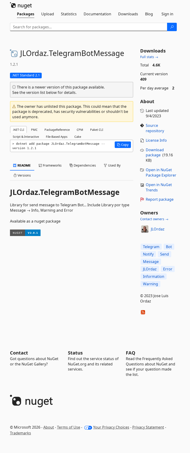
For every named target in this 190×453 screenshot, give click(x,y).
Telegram (151, 246)
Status (75, 353)
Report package (160, 199)
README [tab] (24, 165)
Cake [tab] (77, 137)
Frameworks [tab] (52, 165)
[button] (123, 144)
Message (151, 261)
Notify (148, 254)
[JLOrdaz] (145, 229)
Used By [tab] (113, 165)
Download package (155, 152)
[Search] (172, 27)
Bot (169, 246)
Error (167, 269)
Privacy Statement (148, 427)
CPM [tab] (80, 130)
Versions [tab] (24, 175)
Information (153, 276)
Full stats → (149, 57)
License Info (156, 140)
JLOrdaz (158, 229)
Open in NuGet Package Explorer (161, 172)
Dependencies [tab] (84, 165)
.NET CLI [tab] (18, 130)
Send (164, 254)
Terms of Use (68, 427)
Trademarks (20, 433)
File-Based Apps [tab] (56, 137)
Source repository (155, 128)
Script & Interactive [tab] (26, 137)
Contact (19, 353)
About (48, 427)
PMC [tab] (34, 130)
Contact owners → (154, 219)
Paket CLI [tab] (96, 130)
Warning (150, 283)
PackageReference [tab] (57, 130)
